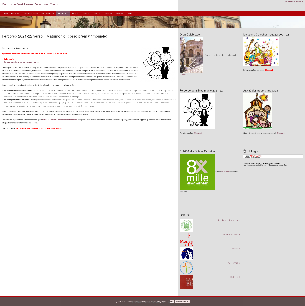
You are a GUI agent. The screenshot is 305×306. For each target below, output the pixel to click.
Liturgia (95, 13)
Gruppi (74, 13)
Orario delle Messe (31, 13)
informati (225, 171)
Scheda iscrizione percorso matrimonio (21, 62)
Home (6, 13)
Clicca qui (198, 133)
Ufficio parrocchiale (47, 13)
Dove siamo (108, 13)
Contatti (129, 13)
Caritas (84, 13)
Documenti (119, 13)
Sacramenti (62, 13)
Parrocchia (15, 13)
